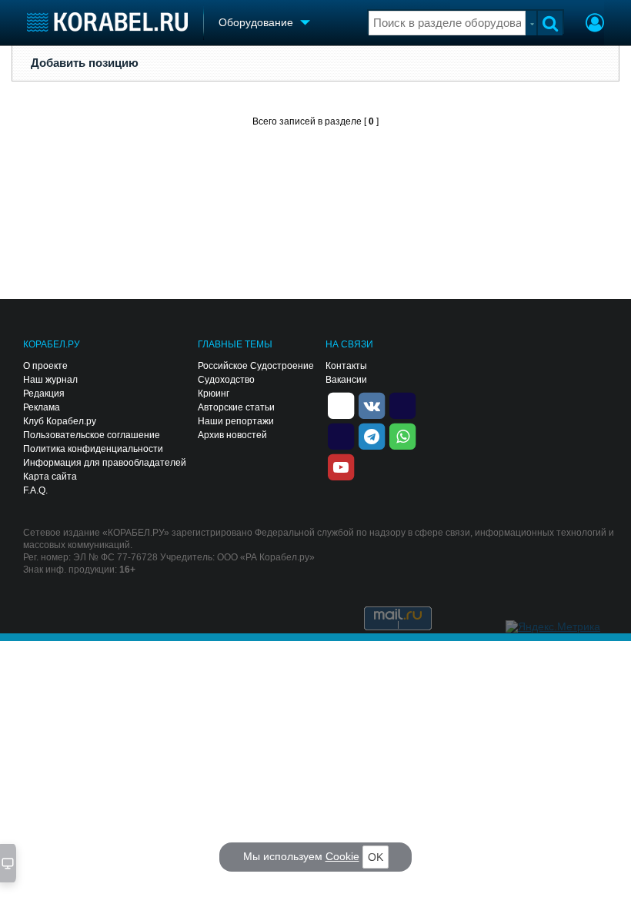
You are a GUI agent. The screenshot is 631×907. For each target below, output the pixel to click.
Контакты (346, 365)
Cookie (342, 856)
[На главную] (107, 22)
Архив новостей (232, 435)
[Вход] (595, 24)
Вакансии (346, 379)
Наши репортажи (236, 421)
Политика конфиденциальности (93, 449)
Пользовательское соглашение (91, 435)
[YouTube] (341, 465)
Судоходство (226, 379)
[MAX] (341, 435)
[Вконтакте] (371, 404)
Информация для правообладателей (104, 462)
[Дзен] (341, 404)
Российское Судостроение (256, 365)
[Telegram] (371, 435)
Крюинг (213, 393)
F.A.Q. (35, 490)
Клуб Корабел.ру (59, 421)
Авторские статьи (236, 407)
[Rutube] (402, 404)
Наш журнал (50, 379)
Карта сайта (50, 476)
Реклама (41, 407)
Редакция (44, 393)
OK (375, 857)
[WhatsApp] (402, 435)
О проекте (45, 365)
